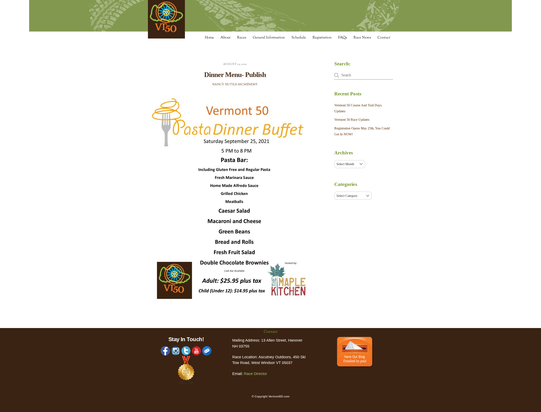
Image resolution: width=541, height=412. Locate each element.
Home (209, 37)
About (225, 37)
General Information (269, 37)
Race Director (255, 374)
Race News (362, 37)
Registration (322, 37)
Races (241, 37)
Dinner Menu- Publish (235, 74)
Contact (383, 37)
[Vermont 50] (166, 37)
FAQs (342, 37)
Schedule (298, 37)
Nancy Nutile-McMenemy (235, 84)
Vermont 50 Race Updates (351, 119)
